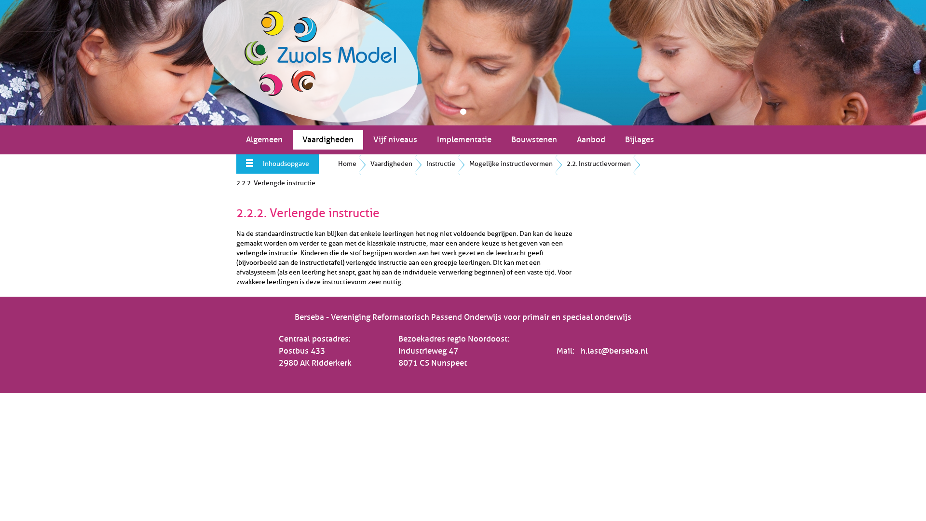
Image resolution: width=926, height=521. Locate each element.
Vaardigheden (328, 140)
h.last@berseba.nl (614, 351)
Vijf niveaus (395, 140)
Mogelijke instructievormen (511, 164)
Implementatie (464, 140)
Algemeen (264, 140)
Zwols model (310, 61)
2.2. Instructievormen (599, 164)
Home (347, 164)
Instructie (440, 164)
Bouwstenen (534, 140)
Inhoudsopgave (286, 164)
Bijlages (639, 140)
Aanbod (591, 140)
